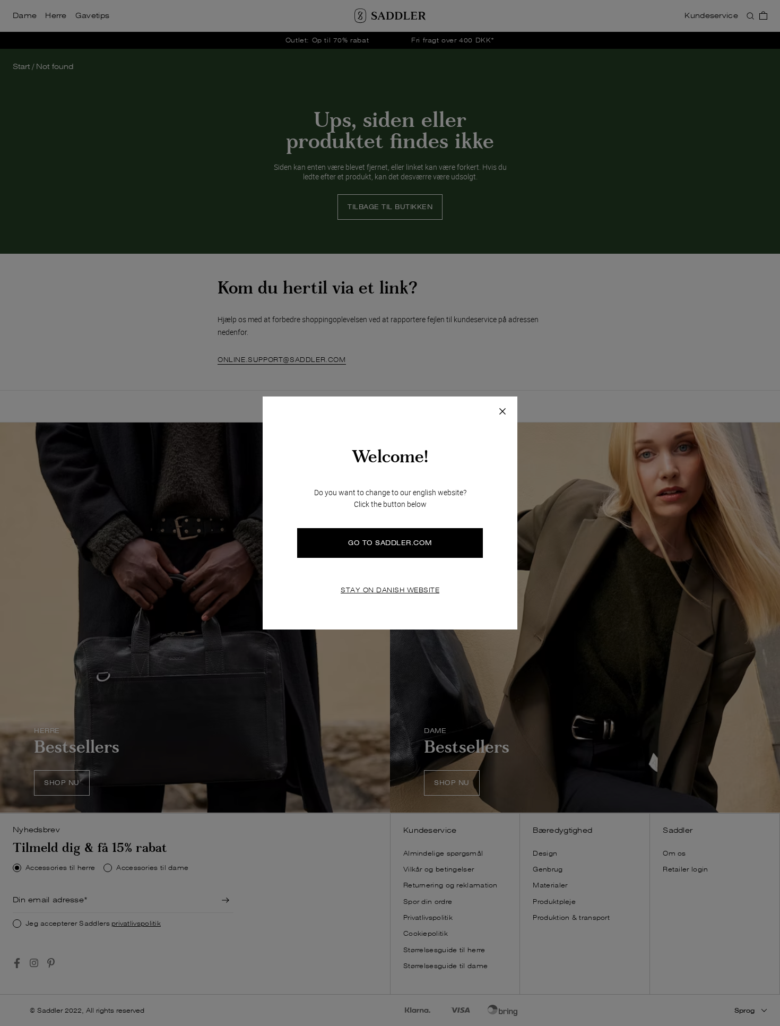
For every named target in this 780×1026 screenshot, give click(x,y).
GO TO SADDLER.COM (390, 543)
